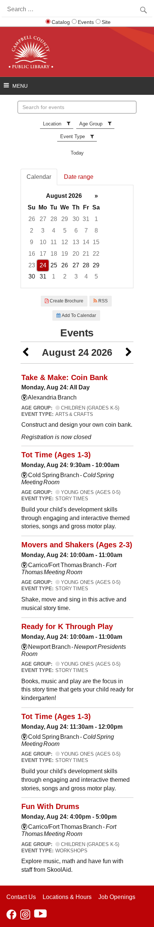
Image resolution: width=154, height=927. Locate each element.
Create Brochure (66, 301)
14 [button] (86, 242)
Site (106, 22)
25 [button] (53, 265)
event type (72, 136)
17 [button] (43, 254)
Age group (90, 124)
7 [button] (86, 230)
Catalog (61, 22)
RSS (102, 301)
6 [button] (76, 230)
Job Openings (116, 897)
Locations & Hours (67, 897)
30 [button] (76, 219)
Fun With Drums (50, 806)
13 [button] (76, 242)
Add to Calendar (78, 315)
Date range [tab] (78, 177)
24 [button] (43, 265)
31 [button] (86, 219)
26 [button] (31, 219)
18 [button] (53, 254)
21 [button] (86, 254)
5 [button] (65, 230)
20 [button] (76, 254)
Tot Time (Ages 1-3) (56, 455)
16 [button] (31, 254)
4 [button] (53, 230)
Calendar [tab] (39, 177)
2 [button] (31, 230)
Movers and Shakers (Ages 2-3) (76, 545)
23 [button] (31, 265)
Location (52, 124)
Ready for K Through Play (67, 626)
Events (86, 22)
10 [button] (43, 242)
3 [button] (42, 230)
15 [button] (96, 242)
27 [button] (43, 219)
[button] (25, 353)
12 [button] (64, 242)
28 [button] (53, 219)
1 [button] (96, 219)
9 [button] (31, 242)
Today (77, 153)
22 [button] (96, 254)
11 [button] (53, 242)
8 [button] (96, 230)
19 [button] (64, 254)
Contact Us (21, 897)
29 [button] (64, 219)
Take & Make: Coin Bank (64, 377)
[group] (77, 236)
